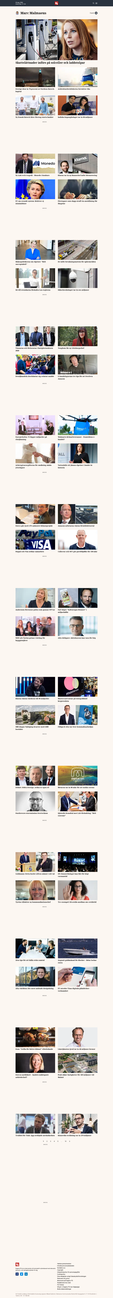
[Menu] (96, 3)
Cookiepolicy (61, 1274)
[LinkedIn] (26, 1274)
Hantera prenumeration (64, 1264)
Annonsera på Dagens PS (65, 1280)
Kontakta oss (61, 1268)
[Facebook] (17, 1274)
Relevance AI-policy (63, 1278)
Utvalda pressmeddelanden (65, 1266)
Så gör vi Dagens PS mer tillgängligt (68, 1287)
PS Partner (60, 1285)
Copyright (60, 1270)
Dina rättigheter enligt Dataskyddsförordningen (71, 1276)
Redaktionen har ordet (64, 1283)
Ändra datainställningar (64, 1289)
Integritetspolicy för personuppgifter (68, 1272)
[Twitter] (21, 1274)
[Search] (93, 3)
